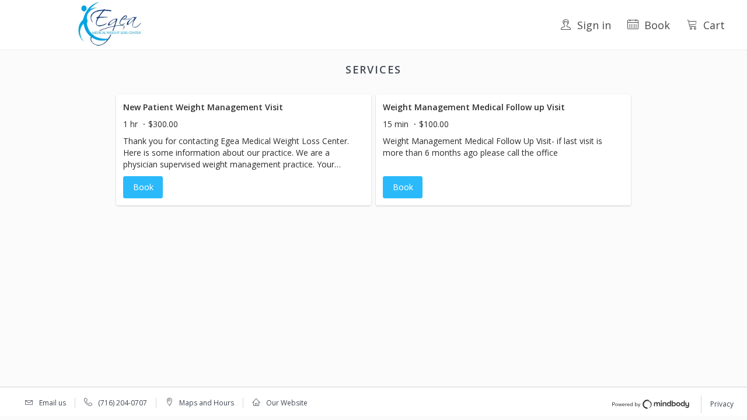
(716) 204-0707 (122, 403)
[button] (243, 149)
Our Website (287, 403)
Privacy (722, 404)
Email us (52, 403)
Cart (714, 25)
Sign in (594, 25)
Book (657, 25)
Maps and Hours (206, 403)
